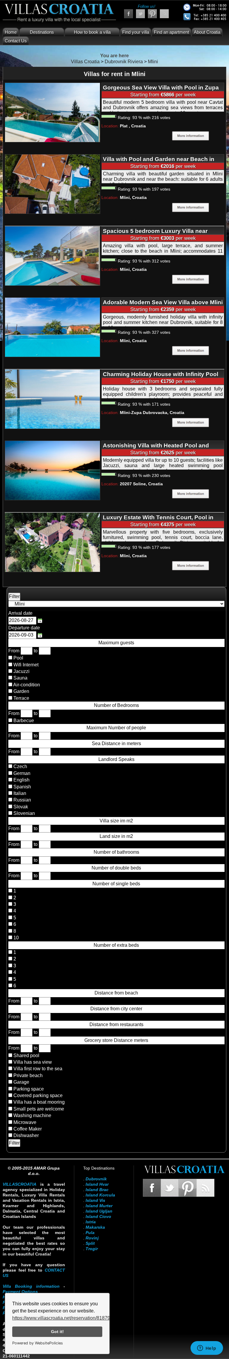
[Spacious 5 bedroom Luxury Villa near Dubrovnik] (52, 255)
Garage (21, 1082)
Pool (18, 657)
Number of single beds (116, 883)
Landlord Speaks (116, 759)
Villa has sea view (32, 1062)
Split (90, 1243)
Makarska (95, 1227)
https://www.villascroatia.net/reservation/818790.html (67, 1318)
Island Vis (95, 1200)
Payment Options (20, 1291)
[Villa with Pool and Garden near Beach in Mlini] (52, 183)
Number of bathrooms (116, 852)
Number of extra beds (116, 945)
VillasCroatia (19, 1184)
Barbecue (23, 720)
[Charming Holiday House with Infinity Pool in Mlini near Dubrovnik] (52, 398)
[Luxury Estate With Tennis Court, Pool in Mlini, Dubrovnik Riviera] (52, 541)
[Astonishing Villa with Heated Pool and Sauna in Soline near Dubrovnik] (52, 470)
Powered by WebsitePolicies (37, 1343)
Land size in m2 (116, 836)
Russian (21, 799)
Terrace (21, 698)
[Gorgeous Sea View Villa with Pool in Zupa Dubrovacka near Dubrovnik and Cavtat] (52, 112)
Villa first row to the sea (37, 1068)
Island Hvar (97, 1184)
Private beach (28, 1075)
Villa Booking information (31, 1286)
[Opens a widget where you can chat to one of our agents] (206, 1348)
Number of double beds (116, 867)
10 (15, 937)
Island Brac (97, 1189)
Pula (90, 1232)
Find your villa (135, 32)
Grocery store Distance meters (116, 1040)
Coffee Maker (27, 1128)
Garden (21, 691)
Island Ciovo (98, 1216)
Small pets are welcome (38, 1108)
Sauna (20, 677)
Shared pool (26, 1055)
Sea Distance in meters (116, 743)
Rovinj (92, 1238)
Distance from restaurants (116, 1024)
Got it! (57, 1331)
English (21, 779)
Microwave (24, 1122)
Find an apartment (171, 32)
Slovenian (23, 813)
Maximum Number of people (116, 727)
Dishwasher (26, 1135)
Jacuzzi (21, 671)
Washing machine (32, 1115)
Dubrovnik (96, 1178)
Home (11, 32)
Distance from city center (116, 1008)
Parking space (28, 1088)
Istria (91, 1221)
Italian (19, 793)
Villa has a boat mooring (39, 1102)
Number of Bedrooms (116, 705)
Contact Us (16, 40)
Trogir (92, 1248)
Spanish (21, 786)
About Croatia (207, 32)
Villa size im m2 (116, 820)
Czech (19, 766)
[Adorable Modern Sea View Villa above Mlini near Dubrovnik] (52, 327)
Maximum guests (116, 642)
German (21, 773)
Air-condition (26, 684)
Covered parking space (38, 1095)
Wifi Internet (25, 664)
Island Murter (99, 1205)
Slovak (20, 806)
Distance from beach (116, 992)
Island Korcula (100, 1195)
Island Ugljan (99, 1211)
